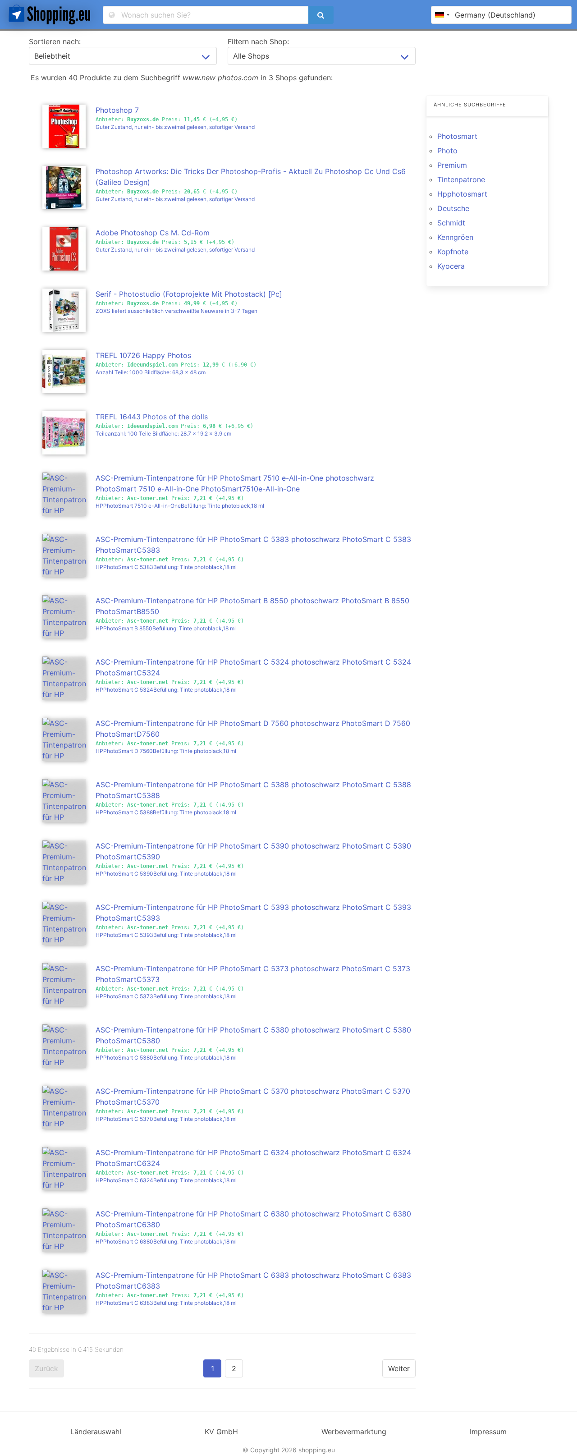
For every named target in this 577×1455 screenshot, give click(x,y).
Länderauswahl (95, 1431)
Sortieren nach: (55, 41)
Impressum (488, 1431)
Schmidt (451, 222)
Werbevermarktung (353, 1431)
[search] (321, 15)
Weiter (399, 1368)
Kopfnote (452, 251)
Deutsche (453, 208)
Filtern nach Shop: (258, 41)
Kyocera (451, 266)
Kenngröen (455, 237)
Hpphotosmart (462, 193)
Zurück (46, 1368)
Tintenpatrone (461, 179)
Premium (452, 165)
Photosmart (457, 136)
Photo (447, 150)
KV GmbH (221, 1431)
